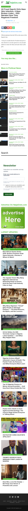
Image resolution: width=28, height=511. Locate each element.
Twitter (17, 502)
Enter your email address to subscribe (11, 175)
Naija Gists (10, 20)
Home (4, 501)
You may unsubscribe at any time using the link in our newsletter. (13, 189)
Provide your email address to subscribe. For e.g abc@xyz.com (13, 182)
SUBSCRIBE (8, 194)
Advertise (9, 501)
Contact (15, 501)
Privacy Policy (21, 501)
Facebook (12, 502)
